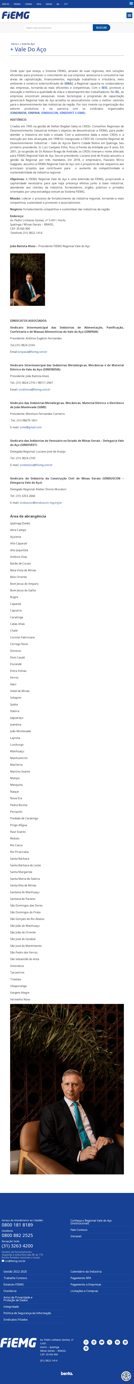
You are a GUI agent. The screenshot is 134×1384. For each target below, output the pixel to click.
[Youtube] (101, 1342)
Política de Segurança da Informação (27, 1313)
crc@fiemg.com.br (15, 1261)
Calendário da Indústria (86, 1271)
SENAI (49, 4)
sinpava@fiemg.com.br (32, 352)
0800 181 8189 (17, 1225)
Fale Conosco (78, 1230)
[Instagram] (86, 1342)
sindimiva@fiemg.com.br (34, 389)
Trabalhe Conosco (15, 1278)
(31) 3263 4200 (17, 1246)
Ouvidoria (9, 1291)
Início (5, 4)
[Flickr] (125, 1342)
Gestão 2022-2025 (15, 1271)
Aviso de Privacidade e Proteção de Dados (17, 1298)
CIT (66, 4)
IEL (58, 4)
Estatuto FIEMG (13, 1284)
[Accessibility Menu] (126, 1376)
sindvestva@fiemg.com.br (36, 465)
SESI (38, 4)
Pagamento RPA (80, 1278)
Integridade (11, 1307)
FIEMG (17, 4)
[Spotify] (86, 1348)
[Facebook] (117, 1342)
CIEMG (28, 4)
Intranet (75, 1236)
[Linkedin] (93, 1342)
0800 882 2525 (17, 1235)
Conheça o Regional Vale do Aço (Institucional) (91, 1222)
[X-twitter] (109, 1342)
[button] (131, 3)
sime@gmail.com (31, 427)
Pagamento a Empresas (85, 1284)
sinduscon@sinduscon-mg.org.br (41, 503)
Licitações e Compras (84, 1291)
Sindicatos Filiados (15, 1319)
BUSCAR (101, 28)
